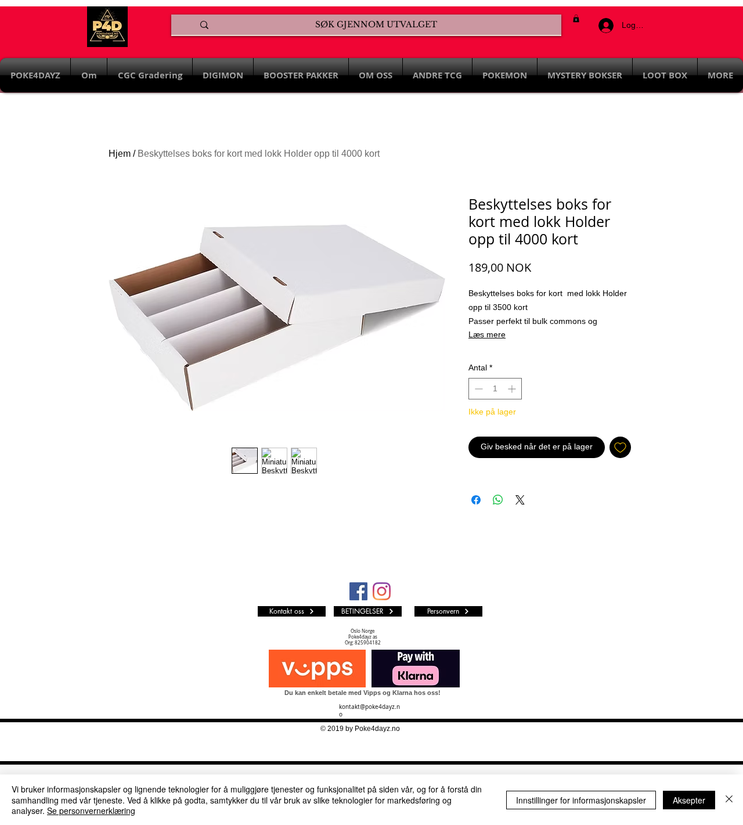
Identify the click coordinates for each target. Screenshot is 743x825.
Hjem (120, 153)
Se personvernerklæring (91, 810)
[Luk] (729, 800)
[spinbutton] (495, 389)
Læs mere (487, 334)
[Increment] (513, 389)
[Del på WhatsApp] (498, 500)
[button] (576, 18)
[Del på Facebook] (476, 500)
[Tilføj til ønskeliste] (620, 447)
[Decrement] (477, 389)
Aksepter (689, 800)
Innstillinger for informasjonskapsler (581, 800)
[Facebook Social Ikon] (358, 591)
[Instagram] (382, 591)
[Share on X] (520, 500)
